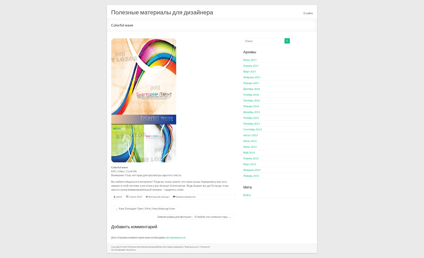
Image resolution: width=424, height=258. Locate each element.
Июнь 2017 (250, 59)
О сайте (308, 13)
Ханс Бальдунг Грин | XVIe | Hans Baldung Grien (145, 208)
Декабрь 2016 (251, 88)
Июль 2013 (250, 140)
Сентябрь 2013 (252, 129)
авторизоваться (175, 237)
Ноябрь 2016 (251, 94)
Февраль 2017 (252, 77)
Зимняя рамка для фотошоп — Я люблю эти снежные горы (194, 216)
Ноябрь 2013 (251, 117)
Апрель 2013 (251, 158)
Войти (247, 195)
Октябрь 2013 (251, 123)
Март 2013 (249, 164)
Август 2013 (250, 135)
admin (119, 196)
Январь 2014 (251, 106)
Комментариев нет (186, 196)
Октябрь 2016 (251, 100)
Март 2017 (249, 71)
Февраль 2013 (252, 169)
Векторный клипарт (158, 196)
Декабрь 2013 (251, 112)
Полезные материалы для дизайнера (162, 12)
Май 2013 (249, 152)
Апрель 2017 (251, 65)
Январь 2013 (251, 175)
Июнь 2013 (250, 146)
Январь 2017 (251, 83)
